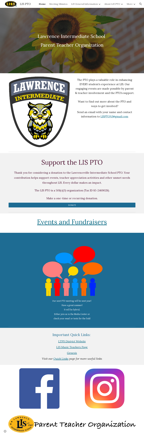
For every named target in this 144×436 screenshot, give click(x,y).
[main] (72, 41)
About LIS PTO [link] (112, 4)
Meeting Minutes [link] (58, 4)
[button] (140, 4)
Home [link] (42, 4)
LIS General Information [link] (84, 4)
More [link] (130, 4)
